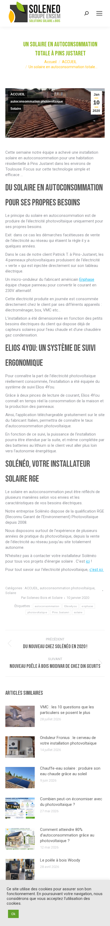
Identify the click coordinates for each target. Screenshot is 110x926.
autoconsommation (47, 606)
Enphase (86, 279)
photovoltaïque (37, 612)
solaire (78, 612)
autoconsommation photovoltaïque (36, 101)
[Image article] (20, 716)
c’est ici (96, 569)
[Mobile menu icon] (99, 13)
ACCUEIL (17, 94)
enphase (87, 606)
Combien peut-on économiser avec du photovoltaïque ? (71, 802)
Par (41, 598)
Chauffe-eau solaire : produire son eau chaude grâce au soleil (70, 771)
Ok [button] (13, 914)
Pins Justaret (60, 612)
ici (88, 561)
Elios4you (70, 606)
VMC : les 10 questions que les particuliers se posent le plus (67, 710)
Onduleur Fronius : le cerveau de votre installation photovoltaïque (68, 740)
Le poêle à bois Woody (60, 860)
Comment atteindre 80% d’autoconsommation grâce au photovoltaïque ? (67, 835)
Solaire (15, 109)
